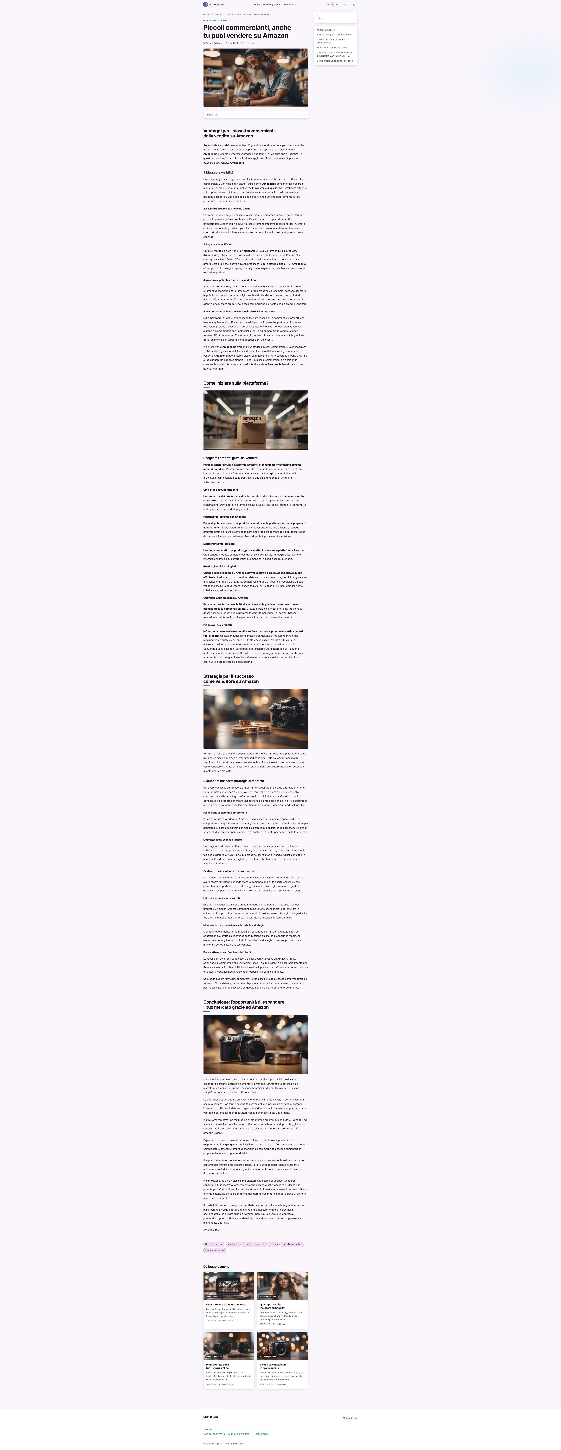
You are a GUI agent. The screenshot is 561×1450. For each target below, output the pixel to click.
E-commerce (260, 1433)
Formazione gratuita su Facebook (334, 34)
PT (342, 4)
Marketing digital (271, 4)
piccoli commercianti (292, 1244)
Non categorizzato (215, 20)
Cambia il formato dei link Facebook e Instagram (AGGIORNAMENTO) (335, 54)
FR (328, 4)
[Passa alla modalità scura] (354, 4)
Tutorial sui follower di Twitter (332, 47)
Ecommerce (290, 4)
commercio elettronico (254, 1244)
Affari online (233, 1244)
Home (257, 4)
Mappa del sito (350, 1418)
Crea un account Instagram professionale (331, 41)
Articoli (214, 14)
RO (346, 4)
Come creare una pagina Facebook (335, 60)
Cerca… (321, 18)
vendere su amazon (214, 1250)
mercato (274, 1244)
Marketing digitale (238, 1433)
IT (332, 4)
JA (337, 4)
